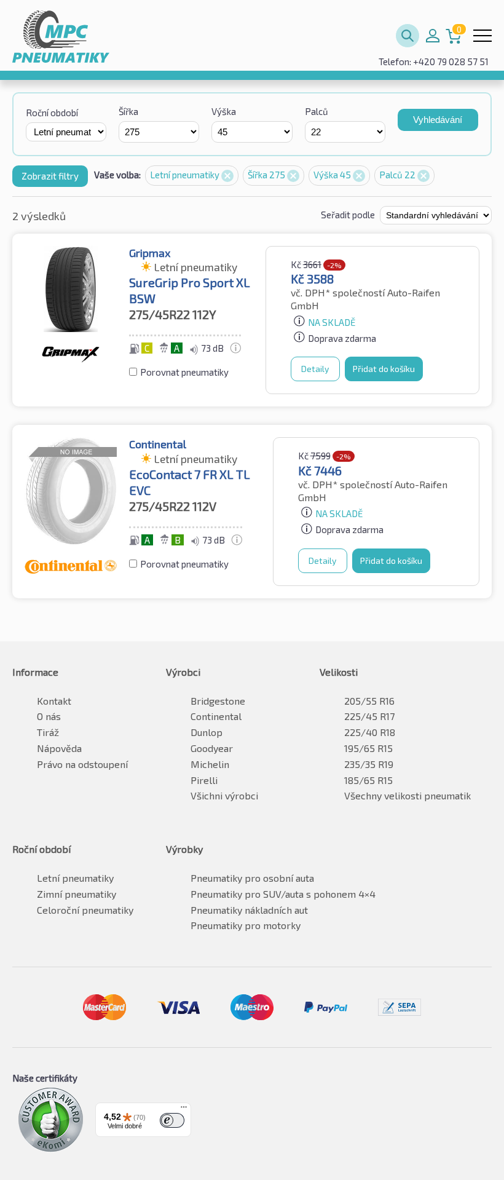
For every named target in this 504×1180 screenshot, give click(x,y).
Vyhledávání (437, 119)
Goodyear (212, 748)
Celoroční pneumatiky (85, 910)
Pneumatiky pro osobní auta (252, 878)
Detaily (315, 368)
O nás (49, 716)
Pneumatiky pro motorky (246, 925)
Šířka (128, 111)
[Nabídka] (183, 1110)
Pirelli (204, 780)
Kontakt (54, 701)
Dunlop (206, 732)
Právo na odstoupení (82, 764)
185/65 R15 (368, 780)
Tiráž (48, 732)
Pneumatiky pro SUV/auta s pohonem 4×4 (283, 894)
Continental (216, 716)
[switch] (172, 1120)
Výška (223, 111)
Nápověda (59, 748)
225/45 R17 (369, 716)
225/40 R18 (369, 732)
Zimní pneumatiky (76, 894)
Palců (316, 111)
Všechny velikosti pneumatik (407, 795)
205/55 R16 (369, 701)
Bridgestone (218, 701)
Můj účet (432, 35)
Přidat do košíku (384, 368)
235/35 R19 (368, 764)
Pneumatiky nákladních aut (249, 910)
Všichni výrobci (224, 795)
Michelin (210, 764)
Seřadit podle (349, 214)
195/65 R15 (368, 748)
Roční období (52, 112)
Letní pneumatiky (185, 174)
